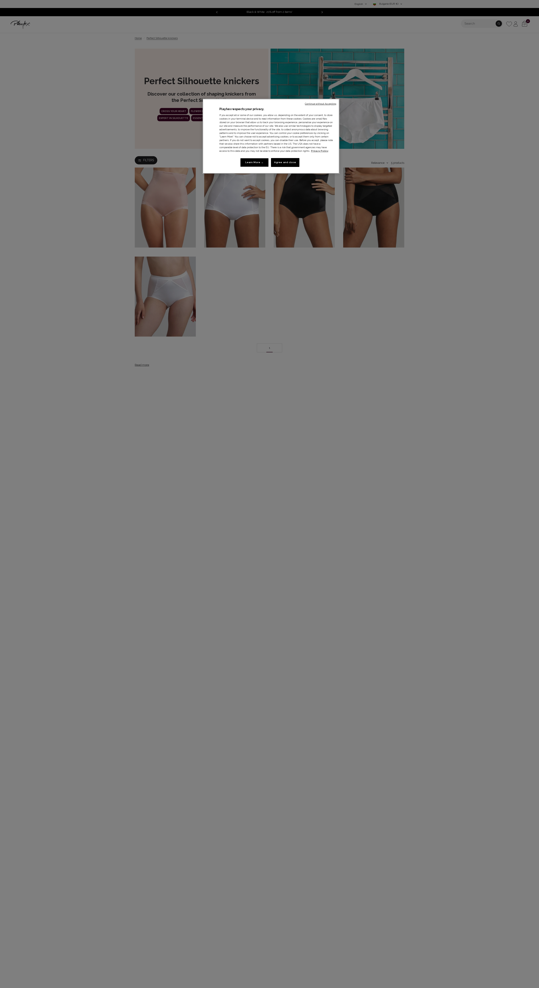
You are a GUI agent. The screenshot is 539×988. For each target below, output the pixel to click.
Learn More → (254, 162)
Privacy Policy (319, 151)
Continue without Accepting (320, 104)
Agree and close (285, 162)
